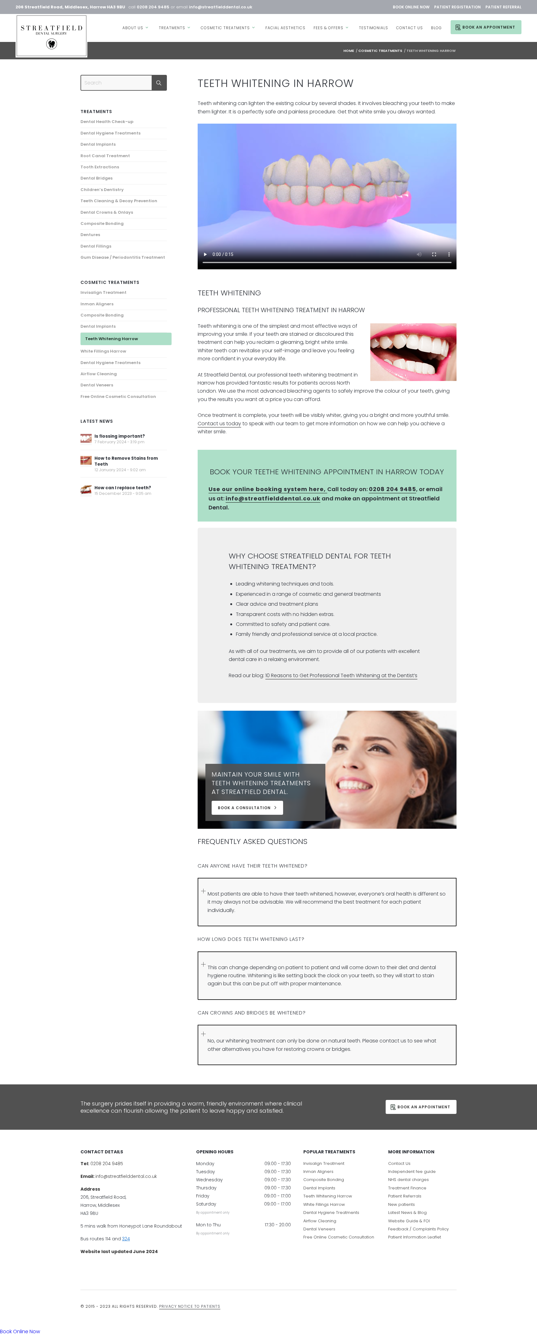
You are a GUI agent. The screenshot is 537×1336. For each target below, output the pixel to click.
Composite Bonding (102, 223)
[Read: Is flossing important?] (86, 439)
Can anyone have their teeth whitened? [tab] (253, 865)
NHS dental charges (408, 1180)
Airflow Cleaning (98, 374)
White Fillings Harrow (103, 351)
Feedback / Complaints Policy (418, 1229)
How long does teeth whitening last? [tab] (251, 939)
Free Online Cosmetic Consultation (118, 396)
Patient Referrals (404, 1196)
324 (126, 1239)
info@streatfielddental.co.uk (220, 7)
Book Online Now (411, 7)
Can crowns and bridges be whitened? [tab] (252, 1012)
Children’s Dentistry (102, 190)
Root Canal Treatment (105, 156)
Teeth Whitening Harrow (111, 339)
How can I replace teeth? (122, 488)
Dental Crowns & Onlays (106, 212)
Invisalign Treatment (103, 292)
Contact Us (399, 1163)
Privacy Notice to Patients (189, 1306)
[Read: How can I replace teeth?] (86, 491)
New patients (401, 1204)
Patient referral (503, 7)
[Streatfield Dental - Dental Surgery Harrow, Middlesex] (51, 35)
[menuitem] (136, 23)
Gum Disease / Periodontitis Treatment (122, 257)
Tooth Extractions (99, 167)
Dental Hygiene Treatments (110, 133)
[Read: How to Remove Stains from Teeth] (86, 461)
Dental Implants (98, 144)
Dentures (90, 235)
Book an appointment (423, 1107)
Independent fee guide (412, 1171)
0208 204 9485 (153, 7)
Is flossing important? (119, 436)
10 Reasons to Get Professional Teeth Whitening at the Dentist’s (341, 675)
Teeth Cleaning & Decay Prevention (118, 201)
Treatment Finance (407, 1188)
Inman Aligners (96, 304)
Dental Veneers (96, 385)
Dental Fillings (95, 246)
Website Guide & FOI (409, 1221)
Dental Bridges (96, 178)
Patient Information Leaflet (414, 1237)
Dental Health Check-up (106, 122)
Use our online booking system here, (268, 489)
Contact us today (219, 423)
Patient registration (457, 7)
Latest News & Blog (407, 1213)
